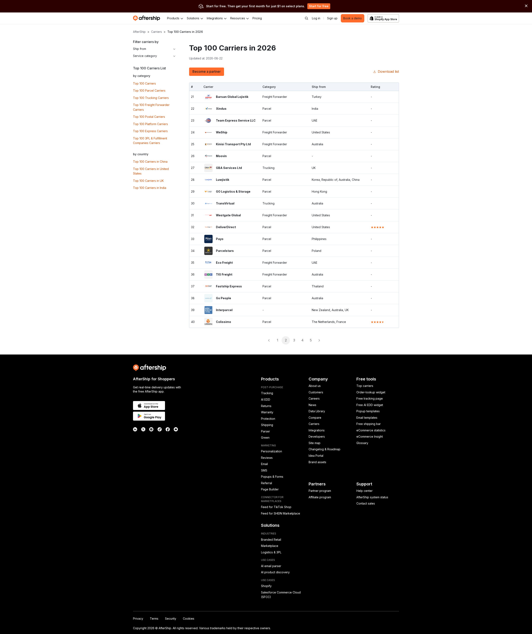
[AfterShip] (147, 18)
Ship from (139, 48)
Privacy (138, 618)
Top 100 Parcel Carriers (149, 90)
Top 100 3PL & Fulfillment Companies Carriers (150, 141)
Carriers (156, 31)
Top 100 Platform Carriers (150, 124)
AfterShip (139, 31)
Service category (145, 56)
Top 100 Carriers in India (149, 188)
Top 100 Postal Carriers (149, 116)
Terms (154, 618)
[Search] (306, 18)
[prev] (269, 340)
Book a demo (352, 18)
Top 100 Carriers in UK (148, 180)
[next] (319, 340)
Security (170, 618)
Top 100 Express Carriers (150, 131)
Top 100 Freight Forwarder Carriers (151, 107)
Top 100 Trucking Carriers (151, 98)
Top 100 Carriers (144, 83)
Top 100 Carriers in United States (151, 171)
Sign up (332, 18)
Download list (388, 71)
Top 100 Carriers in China (150, 161)
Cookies (188, 618)
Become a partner (206, 71)
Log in (316, 18)
